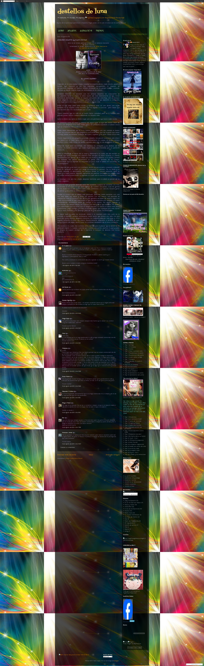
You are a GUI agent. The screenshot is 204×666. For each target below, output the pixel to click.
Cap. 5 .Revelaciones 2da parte (134, 355)
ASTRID (61, 30)
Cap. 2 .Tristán (129, 349)
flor (63, 418)
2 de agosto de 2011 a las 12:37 (71, 295)
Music (125, 644)
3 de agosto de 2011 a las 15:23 (71, 386)
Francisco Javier (67, 433)
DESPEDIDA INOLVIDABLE (132, 478)
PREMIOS (100, 30)
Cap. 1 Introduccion (130, 417)
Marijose (65, 348)
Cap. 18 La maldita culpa (132, 450)
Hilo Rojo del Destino (131, 517)
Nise (126, 519)
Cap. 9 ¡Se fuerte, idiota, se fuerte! (135, 436)
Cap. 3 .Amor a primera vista (133, 351)
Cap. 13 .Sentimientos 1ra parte (134, 373)
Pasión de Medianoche (132, 521)
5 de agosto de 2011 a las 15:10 (71, 412)
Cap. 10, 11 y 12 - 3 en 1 (131, 438)
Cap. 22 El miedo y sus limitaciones (135, 454)
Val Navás (65, 287)
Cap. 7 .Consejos (130, 359)
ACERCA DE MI (86, 30)
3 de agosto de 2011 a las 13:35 (71, 371)
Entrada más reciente (66, 455)
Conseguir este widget (135, 647)
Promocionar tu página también (129, 284)
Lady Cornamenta (130, 501)
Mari (63, 333)
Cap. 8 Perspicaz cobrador (133, 434)
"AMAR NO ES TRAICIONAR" (133, 482)
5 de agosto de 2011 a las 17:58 (71, 427)
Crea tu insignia (126, 621)
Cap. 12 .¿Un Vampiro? (131, 371)
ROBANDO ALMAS (130, 480)
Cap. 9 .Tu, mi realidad (131, 365)
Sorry (126, 531)
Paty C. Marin (66, 403)
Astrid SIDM (136, 42)
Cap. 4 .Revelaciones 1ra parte (134, 353)
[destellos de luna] (128, 282)
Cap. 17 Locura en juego (132, 448)
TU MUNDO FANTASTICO (132, 515)
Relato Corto (91, 239)
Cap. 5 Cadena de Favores (133, 425)
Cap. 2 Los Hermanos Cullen (133, 419)
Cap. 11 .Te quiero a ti (131, 369)
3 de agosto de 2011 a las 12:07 (71, 328)
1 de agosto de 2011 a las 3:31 (71, 265)
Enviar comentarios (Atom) (74, 458)
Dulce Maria (66, 376)
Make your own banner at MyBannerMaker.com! (131, 592)
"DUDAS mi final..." (130, 486)
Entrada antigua (113, 455)
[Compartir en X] (86, 237)
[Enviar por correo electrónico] (83, 237)
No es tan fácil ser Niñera (133, 503)
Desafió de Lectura (131, 525)
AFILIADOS (72, 30)
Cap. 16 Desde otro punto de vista (135, 446)
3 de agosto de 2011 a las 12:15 (71, 343)
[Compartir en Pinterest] (89, 237)
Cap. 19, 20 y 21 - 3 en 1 (131, 452)
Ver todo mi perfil (128, 66)
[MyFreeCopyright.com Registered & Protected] (104, 18)
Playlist (129, 644)
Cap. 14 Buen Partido (131, 442)
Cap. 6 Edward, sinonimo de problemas (133, 428)
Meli (126, 527)
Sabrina (127, 529)
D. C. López (65, 246)
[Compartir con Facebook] (88, 237)
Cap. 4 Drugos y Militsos (132, 423)
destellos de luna (82, 11)
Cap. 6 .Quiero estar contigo (133, 357)
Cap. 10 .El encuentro (131, 367)
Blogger (116, 661)
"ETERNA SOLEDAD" (130, 484)
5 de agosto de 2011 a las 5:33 (71, 398)
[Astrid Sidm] (128, 619)
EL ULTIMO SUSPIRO (130, 476)
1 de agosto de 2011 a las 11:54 (71, 282)
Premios (127, 511)
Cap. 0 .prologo (129, 345)
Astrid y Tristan (129, 505)
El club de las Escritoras (78, 239)
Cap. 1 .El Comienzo (130, 347)
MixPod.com (137, 644)
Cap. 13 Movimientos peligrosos (134, 440)
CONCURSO (67, 239)
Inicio (91, 455)
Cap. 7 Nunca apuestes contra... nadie (134, 431)
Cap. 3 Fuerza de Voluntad (133, 421)
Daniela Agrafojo (67, 300)
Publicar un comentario (68, 447)
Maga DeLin (65, 319)
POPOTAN (65, 271)
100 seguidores (129, 523)
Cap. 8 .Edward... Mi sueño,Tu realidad (133, 362)
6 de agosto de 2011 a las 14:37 (71, 444)
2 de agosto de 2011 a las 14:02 (71, 313)
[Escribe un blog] (85, 237)
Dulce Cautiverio (101, 46)
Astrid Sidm (125, 598)
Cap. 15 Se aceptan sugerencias (134, 444)
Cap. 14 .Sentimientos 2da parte (134, 375)
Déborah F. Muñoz (67, 391)
